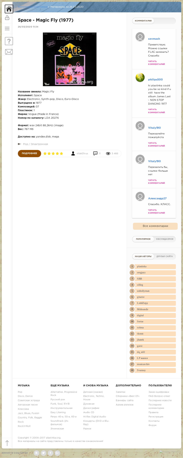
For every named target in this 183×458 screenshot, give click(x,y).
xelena (140, 327)
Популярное (143, 239)
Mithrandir (142, 309)
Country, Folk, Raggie (30, 418)
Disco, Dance (25, 396)
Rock (21, 422)
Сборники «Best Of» (127, 396)
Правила (153, 412)
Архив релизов (124, 405)
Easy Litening (58, 412)
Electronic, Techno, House (93, 398)
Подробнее (29, 153)
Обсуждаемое (164, 239)
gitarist (140, 297)
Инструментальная (62, 408)
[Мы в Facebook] (50, 453)
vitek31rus (82, 154)
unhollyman (143, 291)
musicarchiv (143, 364)
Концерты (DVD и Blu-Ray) (96, 422)
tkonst (140, 333)
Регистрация (156, 417)
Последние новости (160, 401)
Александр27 (157, 198)
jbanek (140, 339)
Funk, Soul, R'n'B (60, 404)
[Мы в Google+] (57, 453)
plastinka (141, 266)
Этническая (57, 429)
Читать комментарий (156, 63)
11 (100, 154)
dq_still (141, 352)
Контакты (154, 421)
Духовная (88, 404)
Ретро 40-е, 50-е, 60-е (64, 417)
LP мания (142, 358)
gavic (140, 346)
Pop (25, 144)
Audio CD (88, 412)
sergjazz (141, 272)
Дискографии (91, 408)
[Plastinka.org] (7, 7)
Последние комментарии (156, 406)
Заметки (120, 392)
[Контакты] (7, 50)
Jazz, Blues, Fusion (28, 413)
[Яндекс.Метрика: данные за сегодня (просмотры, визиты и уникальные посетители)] (170, 452)
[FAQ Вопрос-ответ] (7, 39)
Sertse (140, 321)
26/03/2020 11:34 (28, 27)
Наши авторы (143, 256)
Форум (152, 425)
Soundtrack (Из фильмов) (59, 422)
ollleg (140, 285)
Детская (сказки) (93, 392)
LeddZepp (142, 303)
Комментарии (143, 21)
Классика (23, 409)
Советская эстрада (29, 401)
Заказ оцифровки (159, 392)
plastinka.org (53, 438)
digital (140, 315)
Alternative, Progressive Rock (64, 394)
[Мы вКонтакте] (36, 453)
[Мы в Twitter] (43, 453)
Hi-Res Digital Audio (94, 417)
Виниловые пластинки (32, 7)
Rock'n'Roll (24, 426)
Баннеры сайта (124, 401)
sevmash (154, 39)
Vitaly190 (154, 128)
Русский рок (58, 400)
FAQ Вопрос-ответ (159, 396)
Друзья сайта (165, 256)
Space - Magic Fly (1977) (45, 20)
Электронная (39, 144)
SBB (139, 278)
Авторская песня (28, 405)
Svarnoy (141, 370)
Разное (87, 429)
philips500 (155, 79)
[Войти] (7, 18)
